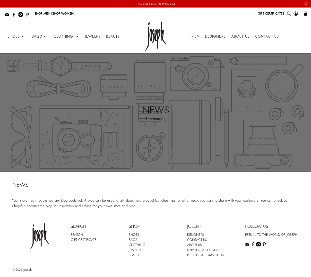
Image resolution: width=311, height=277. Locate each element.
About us (240, 36)
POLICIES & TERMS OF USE (206, 255)
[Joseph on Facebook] (15, 15)
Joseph (27, 270)
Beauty (113, 36)
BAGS (133, 239)
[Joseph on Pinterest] (28, 15)
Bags (37, 36)
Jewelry (93, 36)
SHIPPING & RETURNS (202, 249)
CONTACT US (197, 239)
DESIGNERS (195, 234)
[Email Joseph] (8, 15)
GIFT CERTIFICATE (83, 239)
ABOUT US (194, 244)
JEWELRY (135, 249)
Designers (215, 36)
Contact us (267, 36)
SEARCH (77, 234)
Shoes (14, 36)
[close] (306, 3)
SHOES (134, 234)
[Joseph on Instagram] (21, 15)
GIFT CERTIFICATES (271, 13)
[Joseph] (155, 36)
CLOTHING (137, 244)
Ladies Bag (252, 255)
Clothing (63, 36)
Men (195, 36)
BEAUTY (134, 255)
